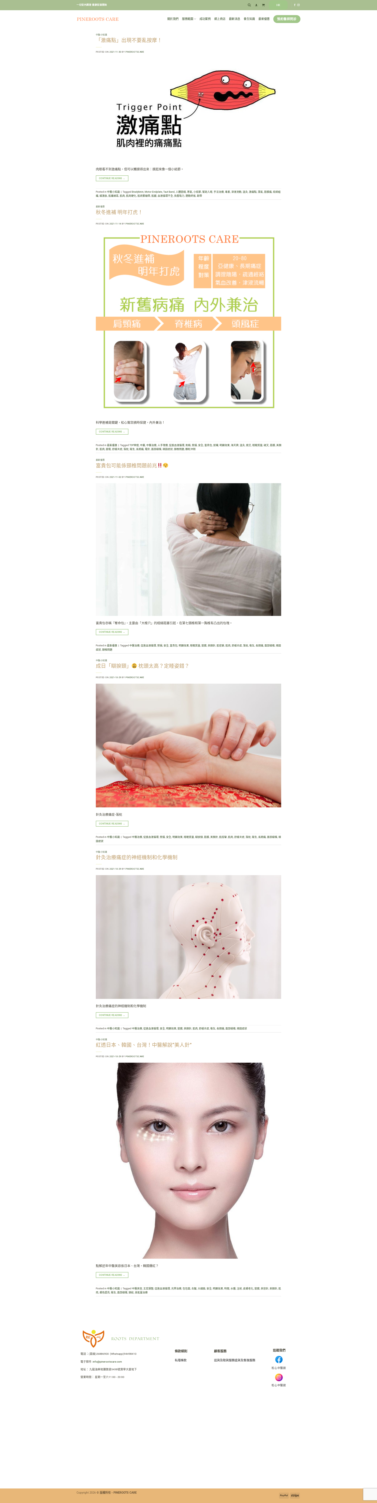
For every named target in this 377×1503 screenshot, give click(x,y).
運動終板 (191, 195)
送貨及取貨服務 (224, 1360)
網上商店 (219, 19)
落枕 (126, 449)
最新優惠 (264, 19)
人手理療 (163, 445)
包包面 (186, 1288)
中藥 (142, 445)
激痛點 (253, 191)
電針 (147, 449)
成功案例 (205, 19)
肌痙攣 (220, 645)
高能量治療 (141, 1292)
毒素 (227, 191)
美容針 (264, 1288)
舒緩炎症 (117, 449)
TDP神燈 (134, 445)
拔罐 (215, 445)
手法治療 (219, 191)
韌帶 (199, 195)
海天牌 (235, 445)
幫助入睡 (207, 191)
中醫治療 (151, 445)
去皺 (194, 1288)
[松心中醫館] (98, 19)
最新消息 (234, 19)
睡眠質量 (257, 445)
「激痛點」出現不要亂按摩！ (129, 40)
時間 (226, 1288)
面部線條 (156, 449)
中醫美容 (137, 1288)
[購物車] (263, 5)
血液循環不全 (165, 195)
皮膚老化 (248, 1288)
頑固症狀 (168, 449)
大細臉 (201, 1288)
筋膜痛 (268, 191)
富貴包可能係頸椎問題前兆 (126, 466)
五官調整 (148, 1288)
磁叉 (266, 445)
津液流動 (236, 191)
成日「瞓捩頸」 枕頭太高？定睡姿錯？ (142, 666)
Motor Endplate (153, 191)
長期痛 (140, 449)
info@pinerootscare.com (107, 1361)
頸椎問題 (179, 449)
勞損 (194, 445)
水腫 (233, 1288)
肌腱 (153, 195)
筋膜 (272, 445)
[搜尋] (249, 5)
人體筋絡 (181, 191)
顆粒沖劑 (190, 449)
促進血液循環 (176, 445)
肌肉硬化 (131, 195)
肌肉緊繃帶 (143, 195)
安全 (200, 445)
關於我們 (172, 19)
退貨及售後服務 (245, 1360)
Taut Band (169, 191)
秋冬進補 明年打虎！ (119, 212)
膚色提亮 (105, 1292)
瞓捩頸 (199, 836)
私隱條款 (181, 1360)
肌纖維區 (113, 195)
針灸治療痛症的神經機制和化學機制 (137, 857)
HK (278, 5)
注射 (239, 1288)
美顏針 (211, 645)
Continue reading (112, 178)
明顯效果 (225, 445)
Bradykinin (138, 191)
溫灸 (245, 191)
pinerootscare (134, 52)
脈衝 (108, 449)
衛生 (132, 449)
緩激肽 (103, 195)
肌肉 (122, 195)
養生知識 (249, 19)
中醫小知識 (101, 35)
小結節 (197, 191)
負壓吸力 (179, 195)
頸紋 (131, 1292)
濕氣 (260, 191)
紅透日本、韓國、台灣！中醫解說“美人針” (144, 1045)
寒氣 (189, 191)
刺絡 (188, 445)
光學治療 (176, 1288)
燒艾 (248, 445)
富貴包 (208, 445)
